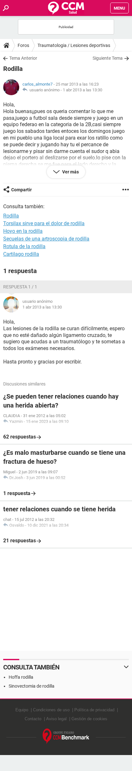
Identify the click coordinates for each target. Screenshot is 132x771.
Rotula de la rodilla (24, 246)
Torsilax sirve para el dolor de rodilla (44, 223)
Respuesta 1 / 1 (20, 286)
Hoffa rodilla (21, 677)
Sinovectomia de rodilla (31, 686)
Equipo (21, 709)
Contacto (33, 718)
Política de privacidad (94, 709)
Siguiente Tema (108, 58)
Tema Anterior (23, 58)
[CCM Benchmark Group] (66, 736)
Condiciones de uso (51, 709)
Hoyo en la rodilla (23, 231)
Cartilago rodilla (21, 254)
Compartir (21, 189)
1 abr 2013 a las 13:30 (82, 90)
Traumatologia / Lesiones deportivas (73, 45)
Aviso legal (56, 718)
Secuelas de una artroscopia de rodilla (46, 239)
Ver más (70, 171)
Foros (23, 45)
